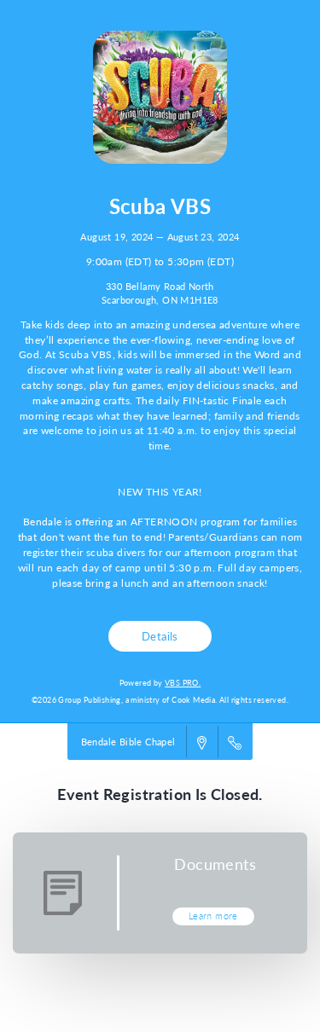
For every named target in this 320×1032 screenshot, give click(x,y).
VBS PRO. (183, 682)
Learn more (213, 915)
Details (160, 636)
